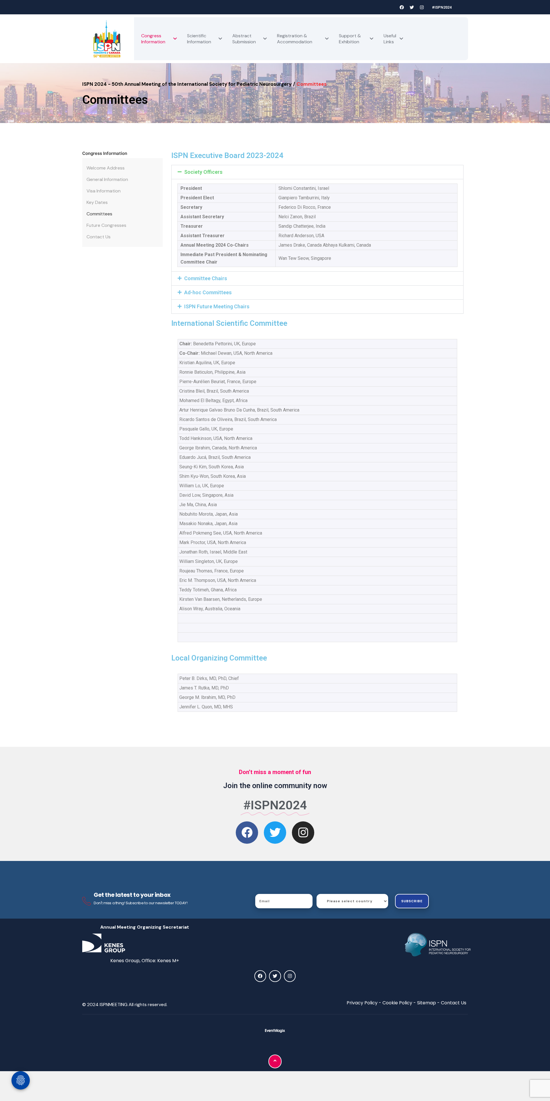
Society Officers (203, 172)
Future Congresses (106, 225)
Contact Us (99, 237)
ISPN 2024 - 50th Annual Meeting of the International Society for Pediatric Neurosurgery (187, 84)
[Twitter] (412, 7)
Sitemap (426, 1002)
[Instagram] (422, 7)
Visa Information (104, 191)
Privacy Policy (362, 1002)
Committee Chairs (205, 278)
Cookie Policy (397, 1002)
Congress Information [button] (104, 153)
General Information (107, 179)
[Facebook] (402, 7)
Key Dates (97, 202)
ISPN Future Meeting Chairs (217, 306)
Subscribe (412, 901)
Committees (99, 214)
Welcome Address (106, 168)
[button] (317, 172)
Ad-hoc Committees (208, 292)
